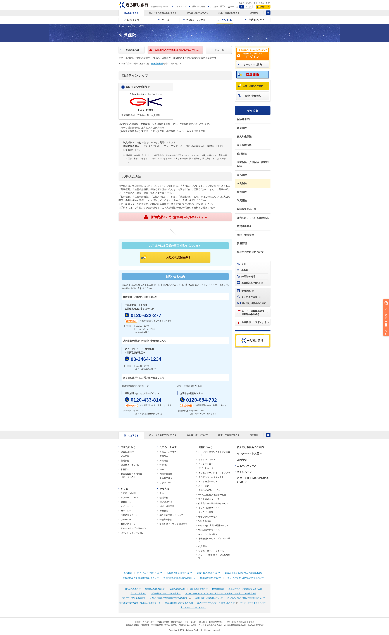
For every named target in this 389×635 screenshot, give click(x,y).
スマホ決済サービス (207, 481)
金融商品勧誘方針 (177, 589)
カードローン (127, 510)
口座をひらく (128, 447)
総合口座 (125, 456)
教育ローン (126, 502)
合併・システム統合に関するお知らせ (253, 480)
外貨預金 (164, 460)
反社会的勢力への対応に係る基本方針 (245, 589)
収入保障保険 (244, 145)
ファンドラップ (167, 482)
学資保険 (242, 200)
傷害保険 (242, 192)
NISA (162, 469)
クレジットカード (206, 464)
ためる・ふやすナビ (169, 452)
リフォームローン (129, 497)
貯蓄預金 (125, 469)
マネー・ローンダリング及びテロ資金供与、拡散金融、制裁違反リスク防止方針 (220, 593)
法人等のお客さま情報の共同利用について (246, 598)
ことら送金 (203, 486)
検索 (268, 12)
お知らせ (242, 459)
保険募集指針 (157, 63)
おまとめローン (128, 524)
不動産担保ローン (129, 515)
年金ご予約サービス (207, 516)
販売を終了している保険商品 (253, 217)
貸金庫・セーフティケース (211, 551)
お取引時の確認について (208, 573)
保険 (162, 493)
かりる (124, 488)
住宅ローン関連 (128, 493)
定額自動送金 (204, 521)
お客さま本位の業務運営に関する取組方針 (169, 598)
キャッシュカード (206, 459)
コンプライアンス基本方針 (134, 598)
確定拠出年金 (244, 226)
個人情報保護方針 (133, 589)
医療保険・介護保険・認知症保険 (253, 164)
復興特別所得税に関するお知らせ (179, 578)
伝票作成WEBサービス (209, 490)
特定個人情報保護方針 (155, 589)
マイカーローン (128, 506)
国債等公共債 (166, 474)
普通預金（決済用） (130, 465)
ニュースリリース (246, 465)
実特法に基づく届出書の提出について (141, 578)
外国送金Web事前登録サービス (213, 503)
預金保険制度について (210, 578)
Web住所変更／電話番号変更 (212, 494)
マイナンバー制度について (149, 573)
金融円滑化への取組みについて (209, 598)
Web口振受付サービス (209, 530)
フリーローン (127, 519)
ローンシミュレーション (132, 532)
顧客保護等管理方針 (199, 589)
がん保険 (242, 174)
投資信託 (164, 465)
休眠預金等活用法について (179, 573)
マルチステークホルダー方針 (252, 603)
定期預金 (164, 456)
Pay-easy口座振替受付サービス (213, 525)
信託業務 (242, 153)
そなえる (252, 110)
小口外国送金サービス (209, 508)
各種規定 (128, 573)
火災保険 (242, 183)
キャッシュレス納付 (207, 534)
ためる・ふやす (168, 447)
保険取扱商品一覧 (246, 209)
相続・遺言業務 (245, 235)
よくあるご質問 (217, 6)
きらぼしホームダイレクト (211, 477)
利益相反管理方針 (138, 593)
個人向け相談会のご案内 (250, 447)
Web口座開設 (127, 452)
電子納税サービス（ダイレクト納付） (214, 540)
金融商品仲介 (166, 478)
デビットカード (205, 468)
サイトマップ (180, 6)
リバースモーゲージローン (133, 528)
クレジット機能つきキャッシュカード (214, 453)
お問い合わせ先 (198, 6)
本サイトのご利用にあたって (193, 607)
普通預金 (125, 460)
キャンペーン (244, 472)
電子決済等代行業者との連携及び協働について (139, 603)
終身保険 (242, 128)
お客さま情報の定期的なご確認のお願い (244, 573)
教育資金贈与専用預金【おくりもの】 (131, 475)
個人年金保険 (244, 136)
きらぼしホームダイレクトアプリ (214, 472)
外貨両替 (202, 546)
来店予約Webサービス (209, 499)
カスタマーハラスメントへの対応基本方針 (216, 603)
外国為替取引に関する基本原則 (179, 603)
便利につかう (205, 447)
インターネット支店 (248, 453)
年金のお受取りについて (250, 252)
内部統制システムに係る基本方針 (166, 593)
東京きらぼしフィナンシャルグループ (253, 3)
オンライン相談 (205, 512)
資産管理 (242, 243)
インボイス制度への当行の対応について (245, 578)
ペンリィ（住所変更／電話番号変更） (214, 557)
